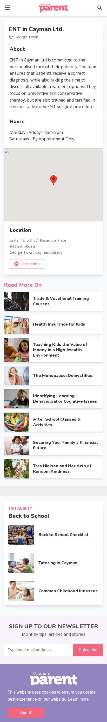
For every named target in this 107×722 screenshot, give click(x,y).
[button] (7, 7)
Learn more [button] (78, 699)
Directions (31, 263)
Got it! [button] (25, 713)
